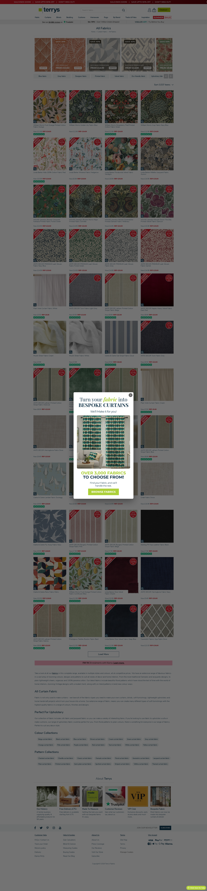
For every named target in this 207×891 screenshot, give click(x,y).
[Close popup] (130, 395)
